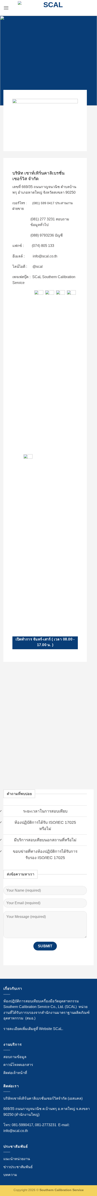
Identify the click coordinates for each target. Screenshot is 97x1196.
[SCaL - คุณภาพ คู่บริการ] (51, 8)
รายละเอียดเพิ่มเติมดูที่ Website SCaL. (33, 1029)
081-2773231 (45, 1125)
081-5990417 (22, 1125)
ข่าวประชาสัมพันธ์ (18, 1167)
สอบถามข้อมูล (14, 1057)
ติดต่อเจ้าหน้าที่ (15, 1073)
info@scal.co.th (15, 1131)
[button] (6, 7)
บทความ (10, 1175)
